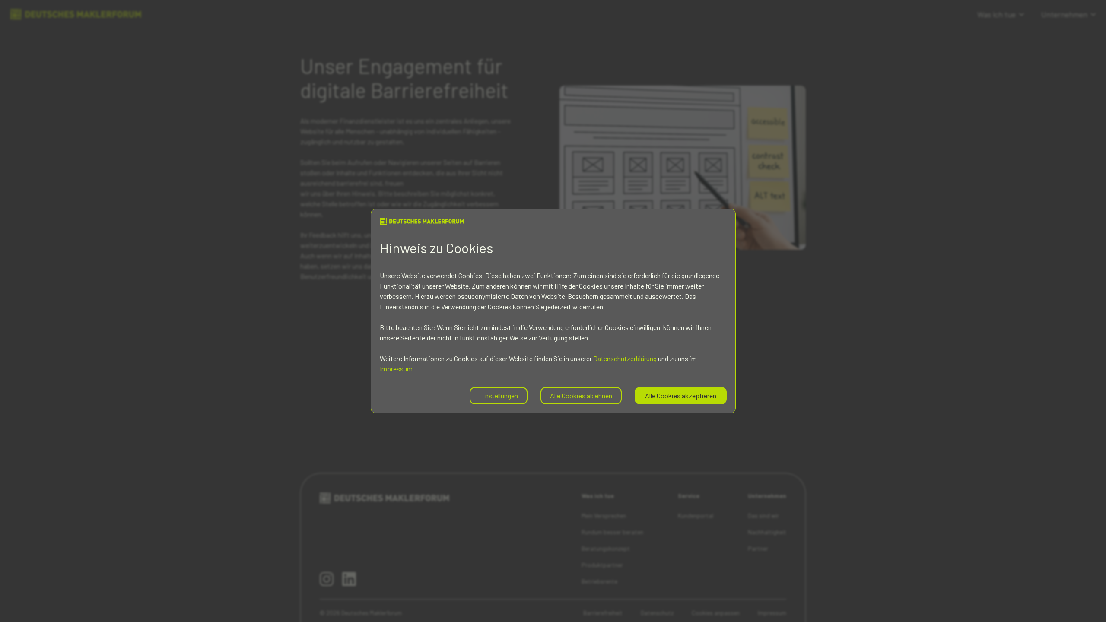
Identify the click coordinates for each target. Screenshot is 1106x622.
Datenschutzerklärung (625, 358)
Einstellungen (498, 395)
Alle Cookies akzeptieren (680, 395)
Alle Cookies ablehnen (581, 395)
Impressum (396, 369)
